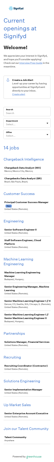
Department (12, 121)
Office (9, 132)
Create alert (18, 94)
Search (9, 109)
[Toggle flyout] (47, 123)
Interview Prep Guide (30, 63)
